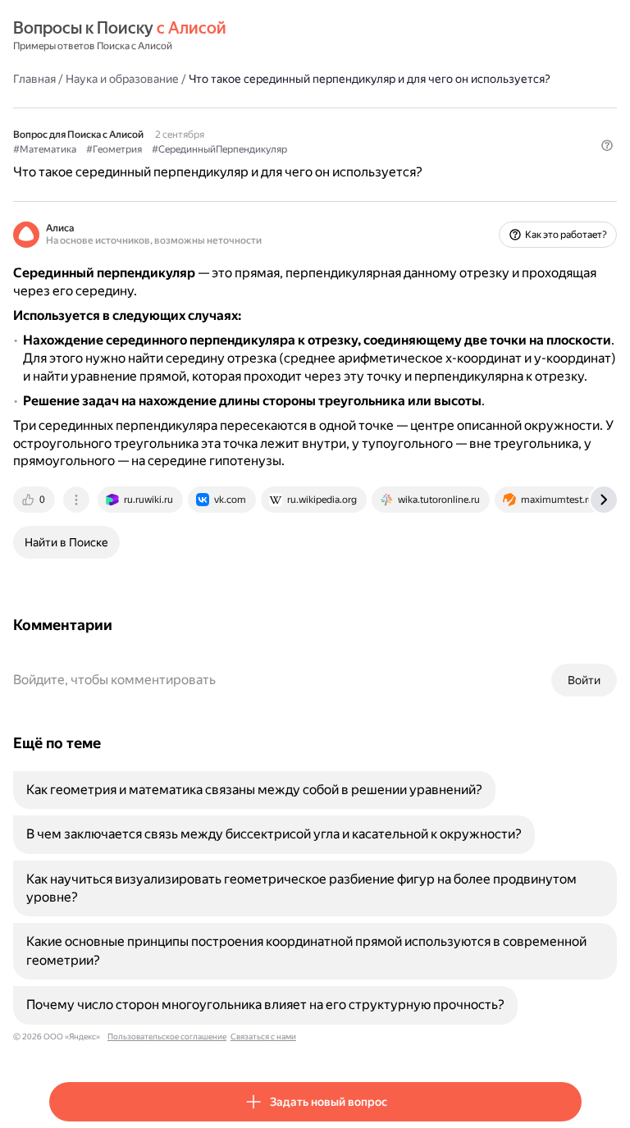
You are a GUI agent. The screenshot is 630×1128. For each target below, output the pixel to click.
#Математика (44, 149)
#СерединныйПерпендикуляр (219, 149)
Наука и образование (122, 78)
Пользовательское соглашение (166, 1036)
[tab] (35, 499)
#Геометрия (114, 149)
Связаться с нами (263, 1036)
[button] (607, 145)
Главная (34, 78)
